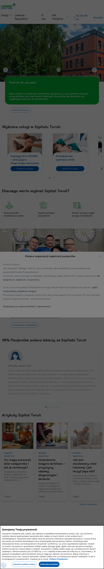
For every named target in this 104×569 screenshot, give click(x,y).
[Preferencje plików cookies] (3, 565)
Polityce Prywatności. (58, 559)
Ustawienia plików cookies (24, 564)
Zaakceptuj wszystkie (49, 564)
